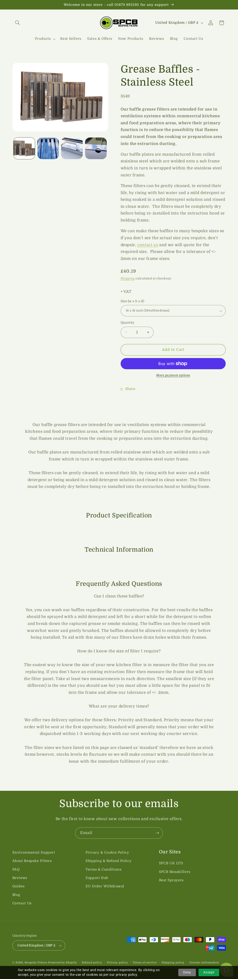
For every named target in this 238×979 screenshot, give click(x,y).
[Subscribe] (157, 833)
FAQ (16, 870)
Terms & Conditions (103, 870)
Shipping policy (173, 962)
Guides (18, 886)
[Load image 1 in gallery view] (24, 148)
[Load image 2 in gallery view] (48, 148)
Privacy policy (117, 962)
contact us (147, 245)
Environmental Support (33, 853)
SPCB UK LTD (171, 863)
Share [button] (130, 389)
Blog (16, 895)
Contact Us (22, 903)
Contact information (204, 962)
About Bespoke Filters (32, 861)
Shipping (128, 278)
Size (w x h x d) (132, 301)
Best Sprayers (171, 880)
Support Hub (97, 878)
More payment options (173, 375)
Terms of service (145, 962)
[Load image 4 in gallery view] (95, 148)
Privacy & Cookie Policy (107, 853)
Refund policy (92, 962)
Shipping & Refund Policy (109, 861)
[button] (17, 22)
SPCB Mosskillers (174, 872)
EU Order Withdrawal (105, 886)
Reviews (19, 878)
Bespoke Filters (36, 962)
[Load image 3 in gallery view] (72, 148)
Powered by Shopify (62, 962)
